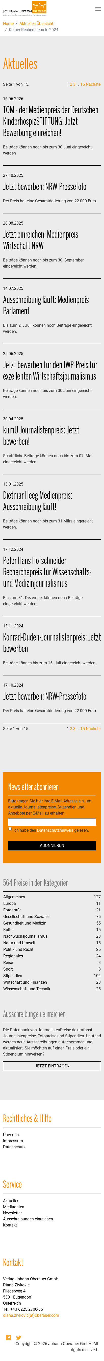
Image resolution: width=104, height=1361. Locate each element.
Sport (8, 969)
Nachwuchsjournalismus (25, 936)
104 (97, 975)
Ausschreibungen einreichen (28, 1219)
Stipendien (12, 975)
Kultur (8, 929)
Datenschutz (14, 1147)
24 (98, 956)
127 (97, 896)
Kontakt (10, 1225)
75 (98, 916)
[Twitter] (19, 1338)
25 (98, 949)
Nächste (93, 84)
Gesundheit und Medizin (24, 923)
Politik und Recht (18, 949)
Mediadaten (13, 1206)
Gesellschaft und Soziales (26, 916)
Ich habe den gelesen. (51, 830)
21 (98, 910)
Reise (8, 962)
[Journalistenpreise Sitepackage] (24, 9)
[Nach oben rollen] (93, 1350)
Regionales (13, 956)
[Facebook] (9, 1338)
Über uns (11, 1134)
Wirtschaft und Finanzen (25, 982)
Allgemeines (14, 896)
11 (98, 903)
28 (98, 936)
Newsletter (12, 1213)
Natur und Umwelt (19, 942)
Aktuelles (11, 1200)
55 (98, 923)
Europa (9, 903)
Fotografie (12, 910)
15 (82, 84)
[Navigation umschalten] (98, 9)
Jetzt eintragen (52, 1066)
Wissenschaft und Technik (26, 988)
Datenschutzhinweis (55, 830)
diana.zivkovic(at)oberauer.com (31, 1315)
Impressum (13, 1140)
